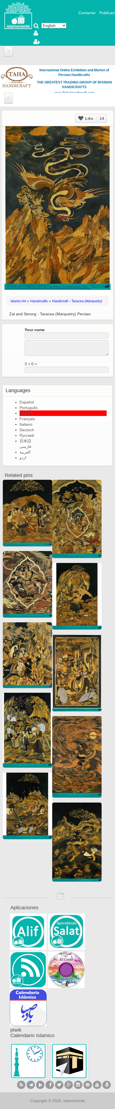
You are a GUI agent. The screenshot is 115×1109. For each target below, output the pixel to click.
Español (27, 402)
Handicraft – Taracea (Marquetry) (77, 301)
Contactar (87, 13)
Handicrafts (39, 301)
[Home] (18, 15)
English (26, 413)
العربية (25, 452)
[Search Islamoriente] (36, 26)
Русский (27, 435)
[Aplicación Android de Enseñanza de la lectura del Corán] (28, 931)
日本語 (25, 441)
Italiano (26, 424)
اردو (23, 457)
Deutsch (27, 430)
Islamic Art (18, 301)
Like (94, 118)
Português (29, 407)
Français (27, 419)
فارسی (25, 446)
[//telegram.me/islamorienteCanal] (31, 1085)
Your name (35, 330)
